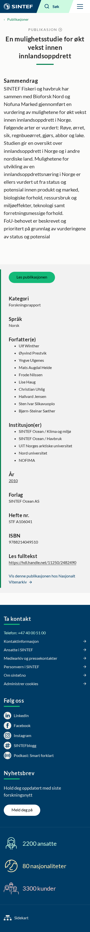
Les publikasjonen (31, 277)
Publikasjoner (18, 19)
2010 (13, 480)
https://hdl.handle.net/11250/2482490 (42, 562)
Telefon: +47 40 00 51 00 (25, 632)
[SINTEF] (18, 6)
